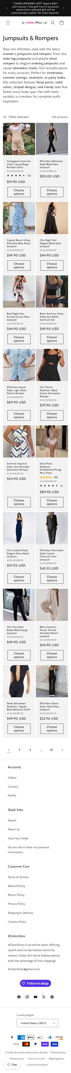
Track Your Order (18, 838)
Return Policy (16, 895)
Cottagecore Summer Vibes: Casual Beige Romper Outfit (19, 164)
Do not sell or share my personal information (28, 849)
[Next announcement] (63, 8)
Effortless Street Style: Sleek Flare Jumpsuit (49, 706)
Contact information (37, 1064)
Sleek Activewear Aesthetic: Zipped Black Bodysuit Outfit (19, 706)
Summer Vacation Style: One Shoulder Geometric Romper (18, 466)
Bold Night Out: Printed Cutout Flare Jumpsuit (18, 316)
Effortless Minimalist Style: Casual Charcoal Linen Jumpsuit (52, 555)
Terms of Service (18, 877)
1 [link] (8, 750)
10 (51, 750)
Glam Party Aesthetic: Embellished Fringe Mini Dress (51, 468)
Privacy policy (17, 1058)
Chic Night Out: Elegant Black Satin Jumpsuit (50, 243)
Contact (13, 786)
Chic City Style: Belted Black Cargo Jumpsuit (17, 629)
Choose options (19, 192)
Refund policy (58, 1052)
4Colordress (20, 1052)
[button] (8, 22)
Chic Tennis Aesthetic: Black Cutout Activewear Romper (50, 392)
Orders (12, 777)
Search (12, 820)
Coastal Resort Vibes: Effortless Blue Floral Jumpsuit (19, 243)
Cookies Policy (17, 921)
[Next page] (62, 750)
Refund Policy (16, 886)
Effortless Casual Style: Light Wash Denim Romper (17, 390)
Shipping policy (56, 1058)
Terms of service (36, 1058)
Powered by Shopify (37, 1052)
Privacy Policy (16, 903)
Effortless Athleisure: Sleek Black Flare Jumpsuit (51, 164)
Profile (12, 795)
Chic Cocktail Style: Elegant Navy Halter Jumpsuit (18, 553)
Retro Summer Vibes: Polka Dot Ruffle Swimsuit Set (52, 316)
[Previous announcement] (7, 8)
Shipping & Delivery (20, 913)
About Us (14, 829)
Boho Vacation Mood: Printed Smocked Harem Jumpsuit (49, 631)
